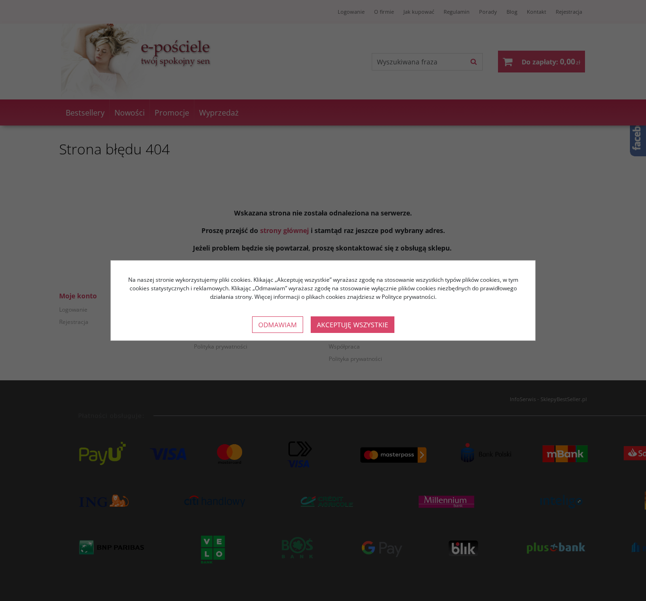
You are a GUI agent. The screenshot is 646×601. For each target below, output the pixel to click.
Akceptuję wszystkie (352, 324)
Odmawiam (277, 324)
